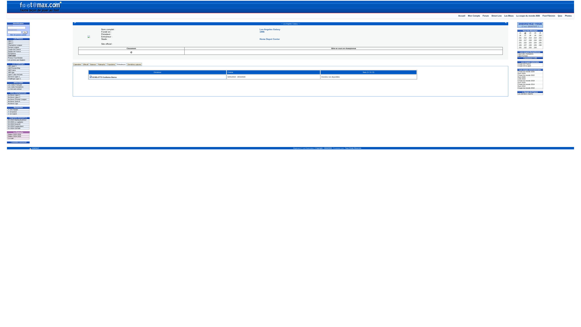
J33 (530, 47)
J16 (520, 40)
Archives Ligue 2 (14, 97)
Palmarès (101, 64)
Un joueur (13, 112)
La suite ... (11, 138)
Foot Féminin (549, 16)
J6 (520, 35)
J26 (520, 45)
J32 (525, 47)
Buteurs (93, 64)
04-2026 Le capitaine (15, 122)
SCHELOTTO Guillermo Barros (104, 77)
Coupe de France (14, 49)
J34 (535, 47)
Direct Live (497, 16)
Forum (486, 16)
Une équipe (13, 110)
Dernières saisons (134, 64)
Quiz (560, 16)
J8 (530, 35)
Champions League (15, 45)
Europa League (13, 47)
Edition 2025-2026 (14, 134)
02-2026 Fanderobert (15, 126)
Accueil (461, 16)
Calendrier (77, 64)
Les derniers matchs (525, 94)
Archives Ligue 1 (14, 95)
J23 (530, 43)
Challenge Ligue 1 (14, 79)
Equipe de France (14, 51)
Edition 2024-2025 (14, 136)
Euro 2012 (521, 86)
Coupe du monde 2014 (526, 84)
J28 (530, 45)
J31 (520, 47)
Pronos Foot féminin (15, 58)
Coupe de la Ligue (524, 66)
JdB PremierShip (14, 68)
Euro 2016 (521, 82)
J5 (540, 33)
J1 (520, 33)
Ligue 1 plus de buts (15, 74)
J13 (530, 38)
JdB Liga (11, 72)
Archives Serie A (14, 101)
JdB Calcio (12, 70)
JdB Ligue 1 (12, 66)
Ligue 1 (10, 41)
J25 (540, 43)
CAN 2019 (521, 79)
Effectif (85, 64)
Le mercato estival (14, 89)
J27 (525, 45)
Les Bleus (509, 16)
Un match (13, 114)
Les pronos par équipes (16, 60)
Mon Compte (474, 16)
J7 (525, 35)
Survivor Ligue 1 (14, 77)
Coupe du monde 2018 (526, 81)
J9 (535, 35)
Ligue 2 (10, 43)
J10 (540, 35)
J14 (535, 38)
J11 (520, 38)
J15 (540, 38)
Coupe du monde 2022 (526, 75)
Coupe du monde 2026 (526, 72)
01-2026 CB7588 (14, 128)
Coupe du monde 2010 (526, 88)
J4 (535, 33)
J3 (530, 33)
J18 (530, 40)
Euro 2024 (521, 73)
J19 (535, 40)
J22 (525, 43)
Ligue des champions (525, 54)
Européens (12, 53)
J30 (540, 45)
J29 (535, 45)
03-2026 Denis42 (14, 124)
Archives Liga (13, 103)
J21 (520, 43)
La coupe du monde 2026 (528, 16)
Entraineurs (121, 64)
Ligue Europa (522, 56)
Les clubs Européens (15, 87)
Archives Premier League (17, 99)
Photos (568, 16)
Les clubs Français (15, 85)
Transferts (111, 64)
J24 (535, 43)
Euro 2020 (521, 77)
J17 (525, 40)
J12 (525, 38)
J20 (540, 40)
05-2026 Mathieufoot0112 (17, 120)
